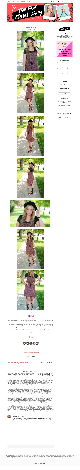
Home (9, 1)
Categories (29, 1)
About (13, 1)
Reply (14, 424)
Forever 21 (19, 362)
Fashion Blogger (30, 25)
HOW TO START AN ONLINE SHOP (64, 105)
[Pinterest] (56, 1)
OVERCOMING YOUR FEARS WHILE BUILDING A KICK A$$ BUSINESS (64, 110)
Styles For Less (10, 363)
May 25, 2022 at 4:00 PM (21, 416)
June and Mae (43, 463)
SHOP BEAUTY (23, 1)
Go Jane (22, 362)
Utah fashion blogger (17, 363)
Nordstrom (26, 362)
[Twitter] (51, 1)
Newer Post (11, 450)
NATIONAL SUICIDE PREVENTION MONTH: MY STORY (64, 114)
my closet (31, 371)
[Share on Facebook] (47, 362)
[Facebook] (49, 1)
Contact (18, 1)
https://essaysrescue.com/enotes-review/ (36, 418)
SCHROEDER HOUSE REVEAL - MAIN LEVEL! (64, 117)
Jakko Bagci (15, 416)
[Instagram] (54, 1)
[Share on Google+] (53, 362)
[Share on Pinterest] (51, 362)
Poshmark (36, 371)
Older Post (50, 450)
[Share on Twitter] (49, 362)
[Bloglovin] (58, 1)
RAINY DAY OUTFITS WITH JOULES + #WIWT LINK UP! (64, 102)
